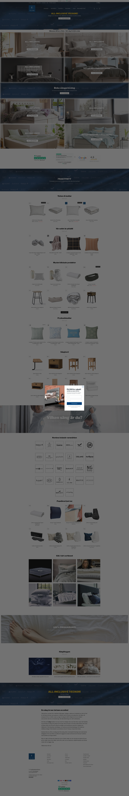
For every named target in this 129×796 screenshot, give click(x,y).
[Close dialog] (83, 387)
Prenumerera (74, 403)
